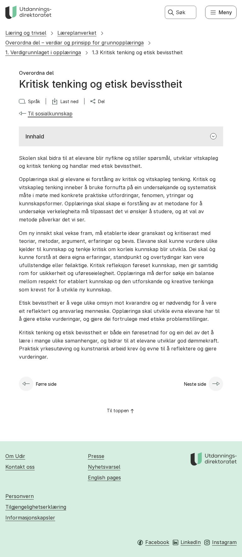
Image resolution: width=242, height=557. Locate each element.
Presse (96, 456)
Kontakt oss (20, 467)
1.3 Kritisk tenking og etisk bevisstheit (137, 52)
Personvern (19, 496)
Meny (225, 12)
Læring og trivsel (25, 33)
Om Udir (15, 456)
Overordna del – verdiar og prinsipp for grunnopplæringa (74, 42)
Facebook (157, 542)
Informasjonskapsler (30, 517)
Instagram (224, 542)
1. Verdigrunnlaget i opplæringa (43, 52)
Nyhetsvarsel (104, 467)
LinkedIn (191, 542)
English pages (104, 477)
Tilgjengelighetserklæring (35, 507)
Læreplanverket (76, 33)
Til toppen (118, 410)
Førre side (46, 384)
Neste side (195, 384)
